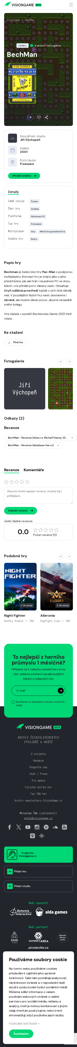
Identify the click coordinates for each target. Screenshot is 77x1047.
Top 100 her (38, 794)
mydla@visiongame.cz (38, 818)
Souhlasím (21, 1034)
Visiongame (13, 20)
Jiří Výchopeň (30, 140)
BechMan (29, 20)
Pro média (38, 780)
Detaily (13, 192)
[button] (61, 362)
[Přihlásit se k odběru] (61, 691)
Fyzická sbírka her (38, 787)
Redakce (38, 760)
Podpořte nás (38, 767)
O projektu (38, 754)
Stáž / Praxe (38, 774)
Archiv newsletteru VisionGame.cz (38, 800)
